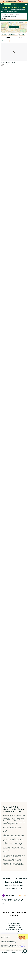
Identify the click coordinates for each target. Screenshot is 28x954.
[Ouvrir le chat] (25, 951)
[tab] (7, 37)
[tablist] (14, 37)
